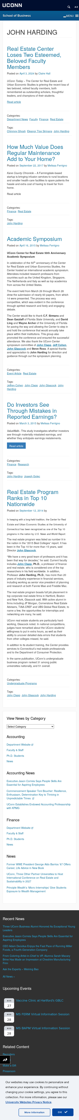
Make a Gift (9, 1065)
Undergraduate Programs (22, 683)
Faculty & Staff (15, 750)
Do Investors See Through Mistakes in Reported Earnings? (32, 410)
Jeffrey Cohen (15, 385)
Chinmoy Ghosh (16, 131)
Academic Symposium (34, 239)
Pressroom (9, 1071)
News (10, 761)
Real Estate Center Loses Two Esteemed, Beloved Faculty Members (34, 58)
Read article (14, 102)
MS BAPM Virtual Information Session (43, 1028)
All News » (9, 976)
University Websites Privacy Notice (28, 1102)
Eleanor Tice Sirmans (39, 131)
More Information (34, 1112)
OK (60, 1112)
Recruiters (9, 1054)
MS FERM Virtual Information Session (42, 1014)
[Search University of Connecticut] (68, 5)
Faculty (33, 119)
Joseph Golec (32, 476)
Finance (44, 119)
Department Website (18, 744)
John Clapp (31, 385)
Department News (17, 119)
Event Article (14, 373)
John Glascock (47, 385)
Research (23, 464)
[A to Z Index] (75, 5)
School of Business (17, 16)
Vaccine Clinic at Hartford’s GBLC (39, 1000)
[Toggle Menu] (64, 16)
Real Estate (56, 119)
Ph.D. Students (15, 755)
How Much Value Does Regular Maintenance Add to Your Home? (35, 153)
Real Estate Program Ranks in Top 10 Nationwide (32, 498)
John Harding (61, 131)
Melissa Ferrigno (57, 165)
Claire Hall (44, 73)
